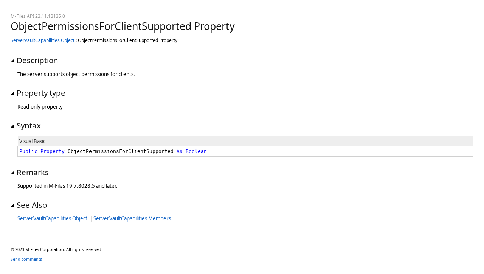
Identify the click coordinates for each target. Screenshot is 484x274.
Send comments (26, 259)
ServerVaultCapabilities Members (132, 218)
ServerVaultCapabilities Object (42, 40)
